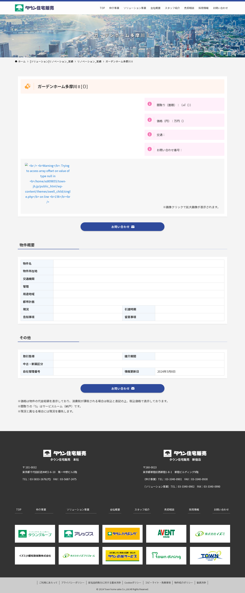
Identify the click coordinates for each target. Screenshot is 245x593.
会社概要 (115, 509)
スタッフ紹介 (142, 509)
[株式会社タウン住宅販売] (34, 7)
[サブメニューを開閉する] (49, 509)
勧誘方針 (201, 582)
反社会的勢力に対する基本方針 (104, 582)
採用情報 (194, 509)
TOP (18, 509)
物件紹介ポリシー (183, 582)
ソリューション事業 (78, 509)
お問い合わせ (221, 509)
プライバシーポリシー (72, 582)
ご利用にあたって (48, 582)
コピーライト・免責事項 (158, 582)
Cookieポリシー (132, 582)
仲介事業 (41, 509)
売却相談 (169, 509)
